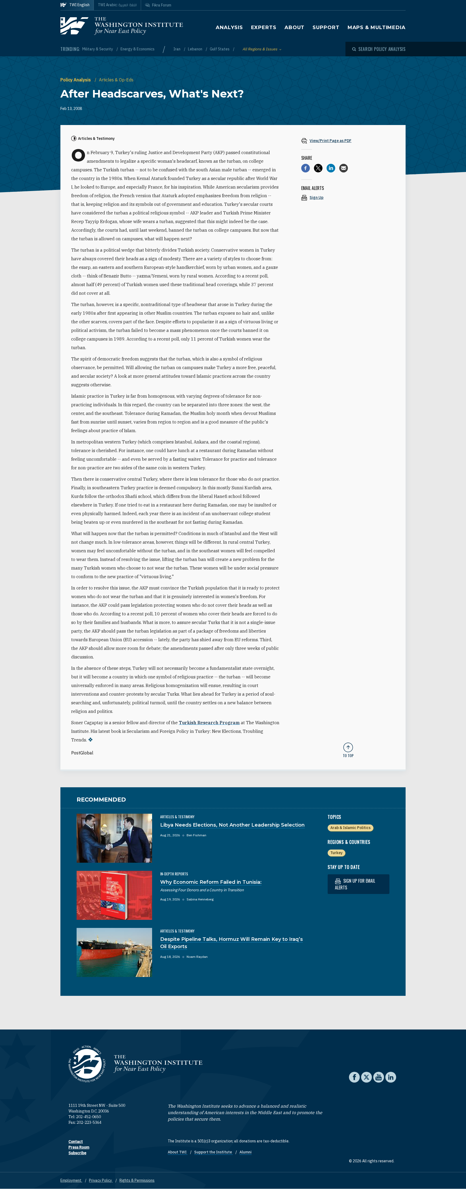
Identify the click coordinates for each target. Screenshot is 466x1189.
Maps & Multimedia (377, 27)
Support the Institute (213, 1152)
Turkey (336, 852)
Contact (75, 1141)
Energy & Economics (138, 49)
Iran (177, 49)
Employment (71, 1180)
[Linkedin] (331, 168)
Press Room (78, 1147)
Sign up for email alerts (355, 884)
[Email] (343, 168)
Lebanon (195, 49)
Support (326, 27)
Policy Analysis (76, 79)
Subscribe (77, 1152)
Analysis (229, 27)
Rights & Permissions (137, 1180)
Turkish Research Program (209, 722)
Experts (263, 27)
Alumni (245, 1152)
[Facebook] (305, 168)
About (295, 27)
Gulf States (220, 49)
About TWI (177, 1152)
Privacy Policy (101, 1180)
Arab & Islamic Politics (350, 827)
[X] (318, 168)
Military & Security (98, 49)
